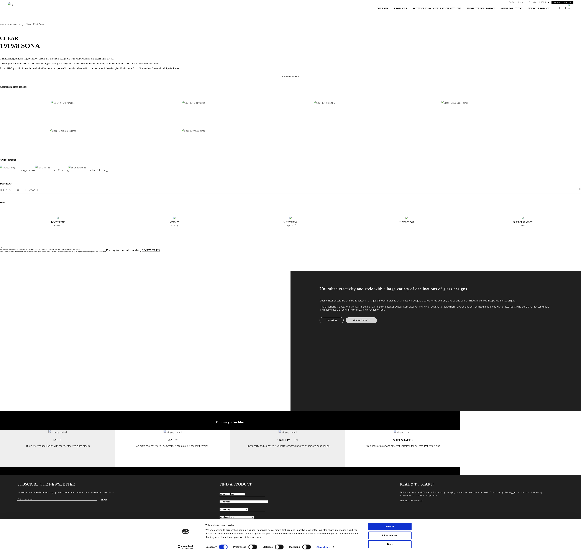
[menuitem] (382, 8)
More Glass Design (15, 24)
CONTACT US (151, 250)
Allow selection (390, 535)
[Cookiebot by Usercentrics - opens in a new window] (185, 547)
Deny (390, 544)
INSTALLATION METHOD (411, 500)
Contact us (533, 2)
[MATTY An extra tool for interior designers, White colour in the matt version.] (173, 432)
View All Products (361, 320)
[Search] (571, 7)
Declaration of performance (19, 190)
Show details (323, 547)
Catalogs (512, 2)
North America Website (563, 2)
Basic (2, 24)
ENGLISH (543, 2)
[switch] (252, 547)
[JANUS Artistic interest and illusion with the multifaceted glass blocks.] (57, 432)
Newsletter (522, 2)
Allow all (389, 526)
